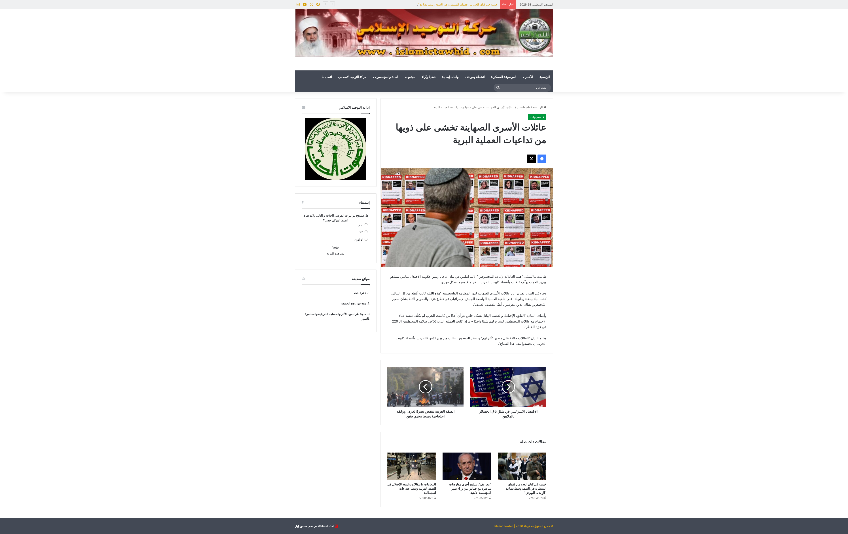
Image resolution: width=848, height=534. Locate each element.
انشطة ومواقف (475, 77)
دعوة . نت (360, 292)
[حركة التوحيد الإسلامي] (424, 33)
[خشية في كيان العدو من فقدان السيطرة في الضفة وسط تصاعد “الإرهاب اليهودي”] (522, 466)
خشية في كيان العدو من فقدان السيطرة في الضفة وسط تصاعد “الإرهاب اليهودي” (448, 4)
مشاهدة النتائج (335, 253)
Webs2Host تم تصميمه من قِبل (314, 526)
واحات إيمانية (450, 77)
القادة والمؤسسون (387, 77)
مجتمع (411, 77)
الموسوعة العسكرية (504, 77)
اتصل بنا (327, 77)
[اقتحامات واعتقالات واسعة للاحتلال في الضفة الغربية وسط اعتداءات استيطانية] (411, 466)
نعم (360, 225)
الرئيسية (544, 77)
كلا (361, 232)
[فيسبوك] (542, 159)
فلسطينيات (523, 107)
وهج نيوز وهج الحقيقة (353, 303)
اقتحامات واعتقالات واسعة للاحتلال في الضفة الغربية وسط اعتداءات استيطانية (411, 488)
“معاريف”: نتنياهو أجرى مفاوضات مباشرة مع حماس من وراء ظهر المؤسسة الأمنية (470, 488)
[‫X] (531, 159)
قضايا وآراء (429, 77)
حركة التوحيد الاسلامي (352, 77)
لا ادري (358, 239)
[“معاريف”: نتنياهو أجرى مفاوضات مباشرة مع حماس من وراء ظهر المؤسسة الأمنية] (467, 466)
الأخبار (529, 77)
